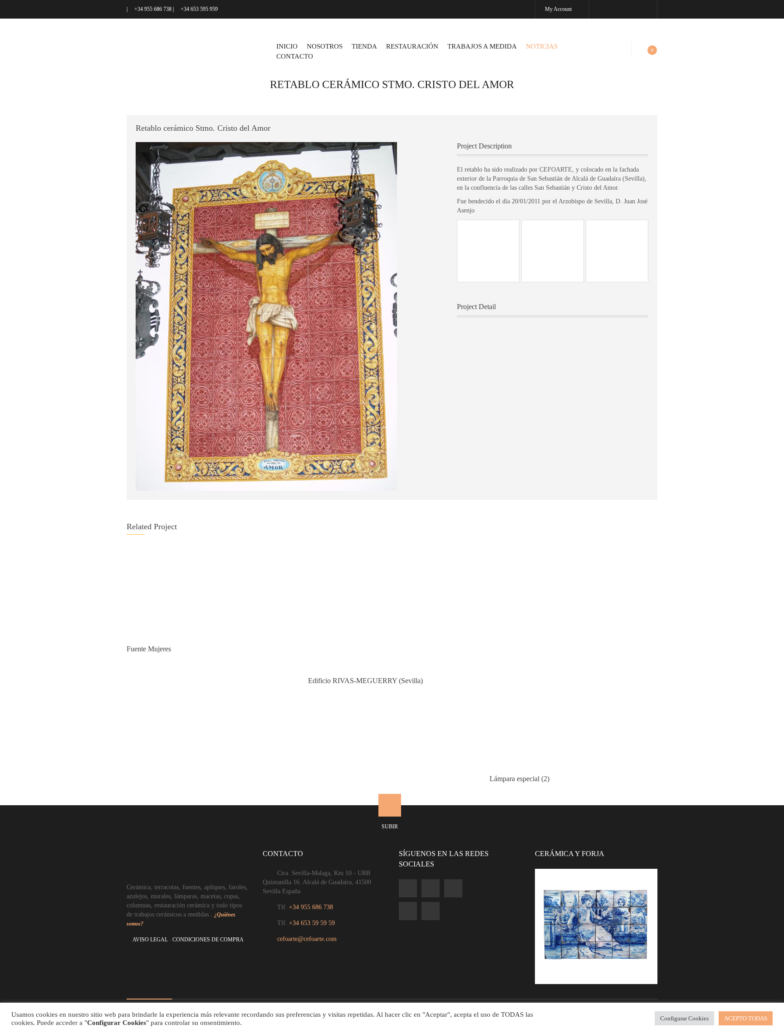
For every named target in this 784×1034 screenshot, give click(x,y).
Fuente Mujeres (149, 649)
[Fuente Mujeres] (210, 591)
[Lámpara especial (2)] (573, 656)
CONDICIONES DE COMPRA (208, 939)
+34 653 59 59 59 (312, 923)
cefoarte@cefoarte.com (307, 939)
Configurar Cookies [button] (684, 1018)
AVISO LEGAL (150, 939)
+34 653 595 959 (198, 9)
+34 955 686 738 (153, 9)
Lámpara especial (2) (519, 779)
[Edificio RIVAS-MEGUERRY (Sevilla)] (392, 607)
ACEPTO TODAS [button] (745, 1018)
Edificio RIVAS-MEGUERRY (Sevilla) (365, 680)
